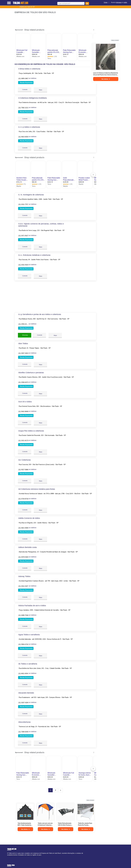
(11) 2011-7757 (23, 204)
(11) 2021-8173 (23, 440)
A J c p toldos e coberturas (29, 127)
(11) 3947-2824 (23, 353)
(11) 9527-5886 (23, 469)
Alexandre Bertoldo (26, 693)
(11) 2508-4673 (23, 382)
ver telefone (32, 78)
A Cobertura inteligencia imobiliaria (32, 98)
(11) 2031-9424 (23, 265)
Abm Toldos (23, 343)
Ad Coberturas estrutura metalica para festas (36, 489)
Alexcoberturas (24, 722)
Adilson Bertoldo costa (27, 547)
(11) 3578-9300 (23, 557)
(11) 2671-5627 (23, 235)
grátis (125, 2)
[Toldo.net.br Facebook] (7, 856)
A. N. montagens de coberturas (31, 195)
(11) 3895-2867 (23, 78)
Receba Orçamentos (26, 82)
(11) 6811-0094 (23, 673)
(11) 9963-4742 (23, 644)
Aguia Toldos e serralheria (29, 635)
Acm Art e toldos (25, 402)
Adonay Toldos (24, 576)
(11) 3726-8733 (23, 499)
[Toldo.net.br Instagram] (9, 856)
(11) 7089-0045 (23, 732)
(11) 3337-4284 (23, 702)
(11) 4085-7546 (23, 615)
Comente (24, 89)
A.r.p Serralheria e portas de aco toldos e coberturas (39, 314)
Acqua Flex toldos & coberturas (31, 431)
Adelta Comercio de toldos (29, 518)
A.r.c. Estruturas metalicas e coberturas (34, 255)
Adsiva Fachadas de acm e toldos (32, 606)
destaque (119, 2)
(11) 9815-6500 (23, 137)
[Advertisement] (56, 20)
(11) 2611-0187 (23, 586)
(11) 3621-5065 (23, 528)
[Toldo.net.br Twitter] (8, 856)
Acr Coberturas (24, 460)
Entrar (105, 2)
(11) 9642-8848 (23, 411)
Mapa (40, 90)
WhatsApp (25, 335)
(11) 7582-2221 (23, 107)
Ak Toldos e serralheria (27, 664)
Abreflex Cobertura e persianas (31, 373)
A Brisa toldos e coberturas (29, 69)
